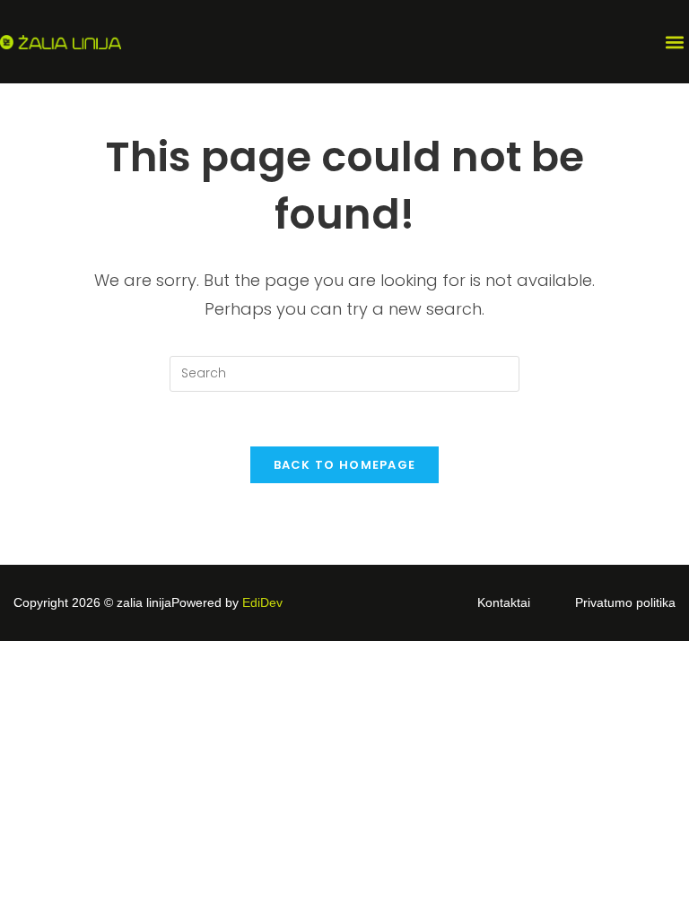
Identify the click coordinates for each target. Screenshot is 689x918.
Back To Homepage (345, 464)
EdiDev (262, 602)
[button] (674, 41)
